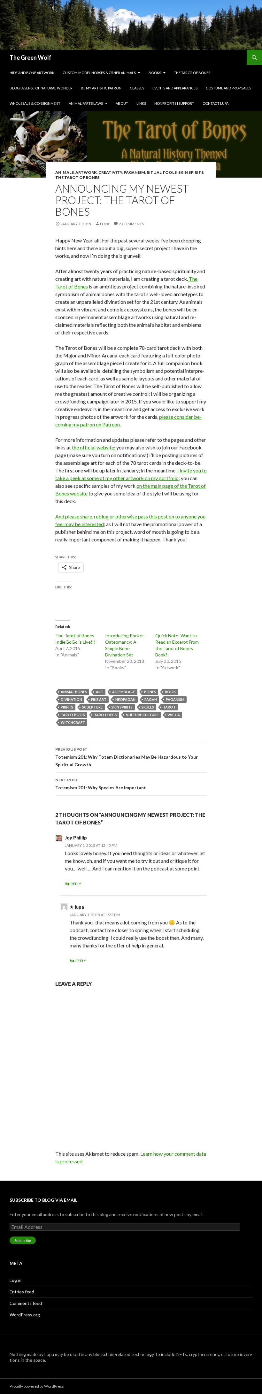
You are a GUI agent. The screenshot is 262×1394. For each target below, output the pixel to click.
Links (141, 103)
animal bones (74, 692)
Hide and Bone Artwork (32, 73)
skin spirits (122, 707)
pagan (150, 699)
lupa (104, 223)
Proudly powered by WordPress (37, 1386)
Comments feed (26, 1303)
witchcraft (73, 722)
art (99, 692)
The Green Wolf (30, 57)
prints (67, 707)
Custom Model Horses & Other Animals (99, 73)
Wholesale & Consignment (35, 103)
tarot (169, 707)
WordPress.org (25, 1314)
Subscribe (22, 1240)
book (170, 692)
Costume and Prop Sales (228, 88)
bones (150, 692)
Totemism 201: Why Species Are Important (100, 783)
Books (155, 73)
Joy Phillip (76, 837)
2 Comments (131, 223)
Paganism (134, 172)
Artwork (86, 172)
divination (71, 699)
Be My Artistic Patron (101, 88)
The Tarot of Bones (192, 73)
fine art (98, 699)
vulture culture (142, 715)
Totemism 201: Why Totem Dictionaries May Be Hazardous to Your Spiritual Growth (126, 757)
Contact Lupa (215, 103)
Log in (15, 1280)
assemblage (123, 692)
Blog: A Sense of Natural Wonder (41, 88)
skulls (148, 707)
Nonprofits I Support (174, 103)
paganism (175, 699)
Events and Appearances (174, 88)
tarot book (73, 715)
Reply (76, 883)
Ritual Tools (162, 172)
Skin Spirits (191, 172)
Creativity (110, 172)
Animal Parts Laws (86, 103)
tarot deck (105, 715)
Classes (137, 88)
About (122, 103)
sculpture (92, 707)
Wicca (173, 715)
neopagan (125, 699)
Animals (64, 172)
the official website (93, 447)
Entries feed (22, 1291)
